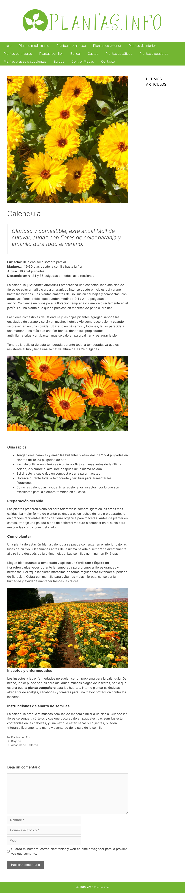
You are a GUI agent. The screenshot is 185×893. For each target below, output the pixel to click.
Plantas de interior (142, 46)
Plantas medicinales (34, 46)
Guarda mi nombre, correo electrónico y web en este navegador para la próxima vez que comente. (69, 851)
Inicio (8, 46)
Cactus (93, 53)
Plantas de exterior (107, 46)
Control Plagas (83, 61)
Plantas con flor (51, 53)
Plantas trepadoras (153, 53)
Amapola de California (24, 745)
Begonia (16, 741)
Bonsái (75, 53)
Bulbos (59, 61)
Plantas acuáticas (119, 53)
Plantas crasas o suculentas (25, 61)
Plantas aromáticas (71, 46)
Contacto (108, 61)
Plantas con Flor (21, 737)
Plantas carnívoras (18, 53)
